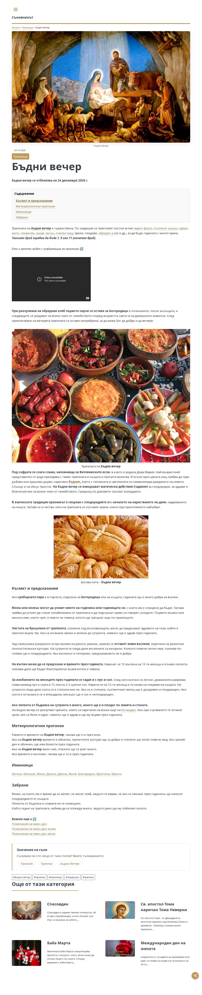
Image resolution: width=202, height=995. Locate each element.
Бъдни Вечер (69, 863)
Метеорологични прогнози (35, 206)
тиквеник (27, 233)
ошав (40, 233)
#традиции (72, 877)
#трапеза (88, 877)
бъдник (74, 482)
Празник (27, 863)
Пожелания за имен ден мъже (34, 829)
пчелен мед (64, 233)
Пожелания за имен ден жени (33, 834)
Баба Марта (58, 942)
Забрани (22, 217)
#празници (55, 877)
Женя (72, 774)
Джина (51, 774)
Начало (16, 27)
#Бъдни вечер (21, 877)
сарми (183, 228)
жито (15, 233)
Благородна (86, 774)
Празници (27, 27)
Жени (41, 774)
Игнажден (128, 710)
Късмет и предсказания (34, 201)
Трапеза (46, 863)
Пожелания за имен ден (29, 824)
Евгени (17, 774)
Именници (23, 212)
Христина (103, 774)
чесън (49, 233)
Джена (62, 774)
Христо (116, 774)
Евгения (29, 774)
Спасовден (57, 904)
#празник (39, 877)
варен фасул (143, 228)
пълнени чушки (165, 228)
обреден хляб (108, 233)
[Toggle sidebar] (16, 9)
